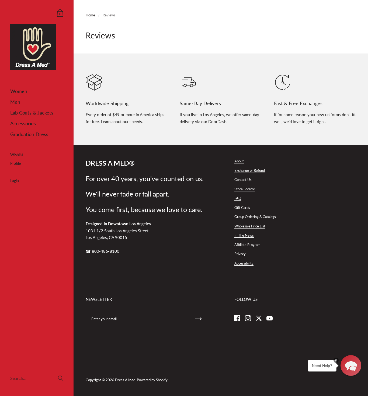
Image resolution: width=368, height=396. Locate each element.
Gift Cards (242, 207)
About (239, 161)
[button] (351, 365)
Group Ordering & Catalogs (255, 217)
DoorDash (217, 121)
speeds (136, 121)
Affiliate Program (247, 244)
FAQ (237, 198)
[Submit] (60, 378)
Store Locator (244, 189)
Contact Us (243, 179)
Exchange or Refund (249, 170)
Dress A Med (125, 380)
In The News (244, 235)
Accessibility (244, 263)
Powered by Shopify (152, 380)
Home (90, 15)
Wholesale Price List (249, 226)
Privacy (240, 254)
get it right (316, 121)
